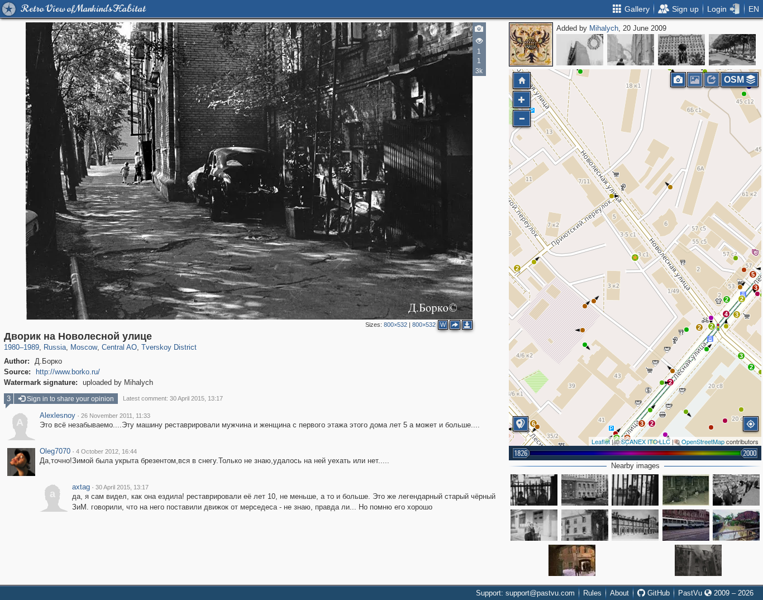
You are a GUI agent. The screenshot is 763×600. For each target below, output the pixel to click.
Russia (55, 347)
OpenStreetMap (702, 441)
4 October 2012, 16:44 (106, 451)
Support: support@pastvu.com (525, 593)
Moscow (83, 347)
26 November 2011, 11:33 (115, 415)
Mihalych (603, 28)
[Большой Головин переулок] (630, 49)
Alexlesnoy (57, 416)
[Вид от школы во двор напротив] (534, 490)
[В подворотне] (572, 560)
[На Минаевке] (685, 490)
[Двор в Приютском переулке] (635, 490)
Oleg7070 (55, 451)
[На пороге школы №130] (534, 525)
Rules (592, 593)
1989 (31, 347)
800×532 (395, 324)
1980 (12, 347)
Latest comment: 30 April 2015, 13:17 (173, 398)
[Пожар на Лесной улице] (698, 560)
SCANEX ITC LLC (645, 441)
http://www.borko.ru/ (68, 372)
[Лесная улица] (685, 525)
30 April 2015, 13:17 (122, 487)
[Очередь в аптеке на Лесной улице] (736, 490)
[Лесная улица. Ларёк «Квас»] (584, 525)
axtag (81, 487)
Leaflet (601, 441)
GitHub (657, 593)
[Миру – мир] (681, 49)
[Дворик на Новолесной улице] (635, 257)
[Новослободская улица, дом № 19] (579, 49)
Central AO (119, 347)
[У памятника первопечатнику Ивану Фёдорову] (732, 49)
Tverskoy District (169, 347)
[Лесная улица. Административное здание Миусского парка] (635, 525)
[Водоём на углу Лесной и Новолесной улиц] (736, 525)
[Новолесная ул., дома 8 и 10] (584, 490)
